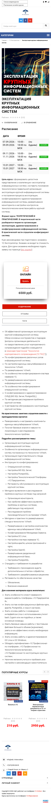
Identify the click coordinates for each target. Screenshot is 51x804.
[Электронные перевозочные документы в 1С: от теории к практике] (38, 691)
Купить (25, 281)
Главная (5, 40)
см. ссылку (26, 249)
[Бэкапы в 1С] (13, 691)
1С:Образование (32, 796)
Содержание (24, 307)
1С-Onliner (38, 791)
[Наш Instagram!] (30, 20)
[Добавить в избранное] (11, 682)
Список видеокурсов (11, 2)
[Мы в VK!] (21, 20)
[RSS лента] (25, 773)
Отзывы (25, 314)
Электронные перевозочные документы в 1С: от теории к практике (38, 707)
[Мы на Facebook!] (25, 20)
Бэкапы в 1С (13, 705)
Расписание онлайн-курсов (13, 5)
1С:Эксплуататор (15, 40)
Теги (24, 321)
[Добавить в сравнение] (16, 682)
